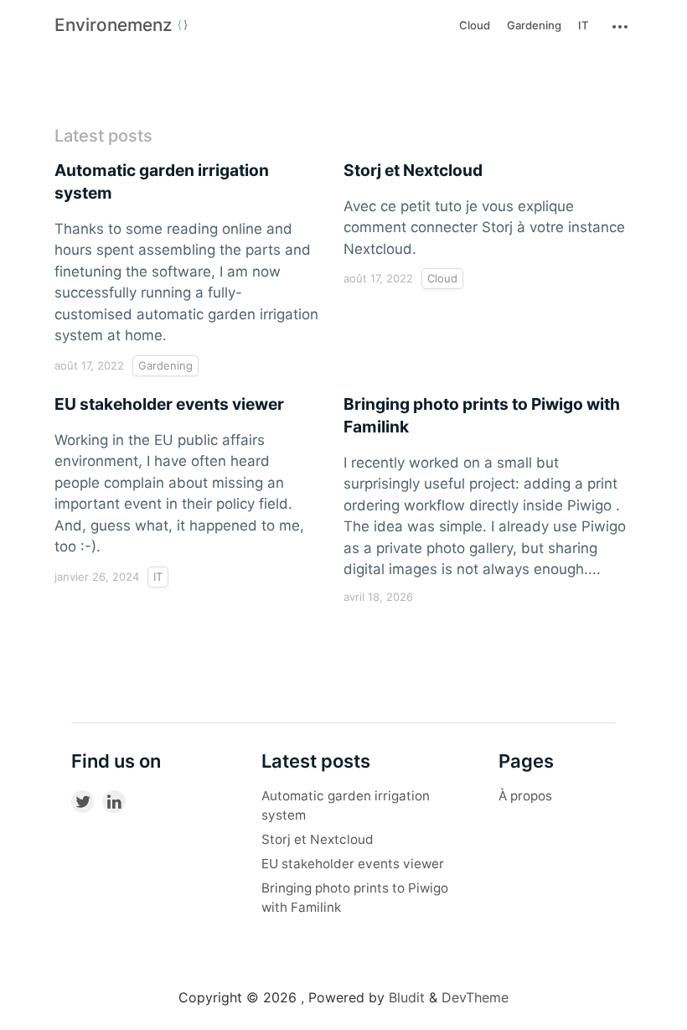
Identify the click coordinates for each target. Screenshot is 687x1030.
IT (583, 25)
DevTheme (475, 997)
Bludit (407, 997)
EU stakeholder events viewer (352, 864)
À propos (525, 796)
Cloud (474, 25)
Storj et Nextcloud (317, 839)
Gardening (534, 25)
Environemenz (115, 24)
